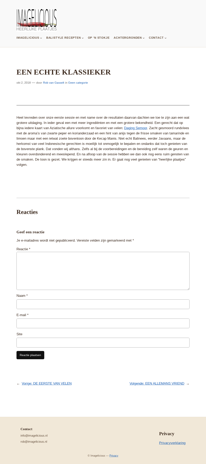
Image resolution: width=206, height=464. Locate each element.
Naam (22, 296)
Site (19, 334)
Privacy (113, 455)
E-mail (22, 315)
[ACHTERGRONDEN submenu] (144, 38)
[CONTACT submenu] (166, 38)
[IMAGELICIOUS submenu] (41, 38)
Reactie (23, 249)
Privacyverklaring (172, 443)
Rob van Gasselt (53, 82)
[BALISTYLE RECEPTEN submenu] (83, 38)
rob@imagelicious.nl (34, 441)
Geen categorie (78, 82)
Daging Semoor (135, 128)
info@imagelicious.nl (34, 435)
